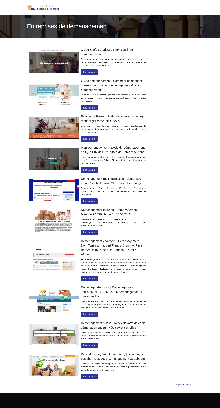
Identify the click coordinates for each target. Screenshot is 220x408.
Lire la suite (89, 72)
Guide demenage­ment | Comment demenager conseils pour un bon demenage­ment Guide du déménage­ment (112, 85)
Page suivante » (183, 384)
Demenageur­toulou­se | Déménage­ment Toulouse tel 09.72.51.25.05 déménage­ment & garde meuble (111, 292)
